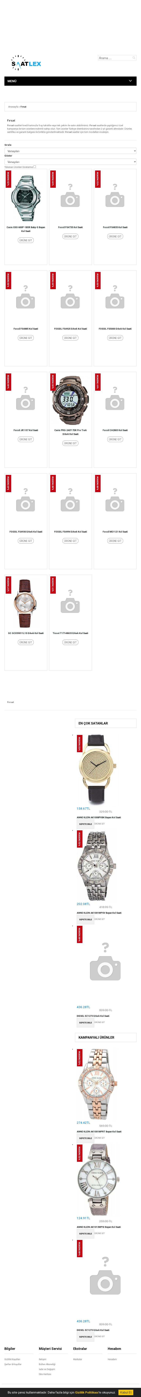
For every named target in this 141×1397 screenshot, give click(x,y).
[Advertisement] (70, 25)
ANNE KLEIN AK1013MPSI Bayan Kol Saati (99, 1227)
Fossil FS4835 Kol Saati (115, 227)
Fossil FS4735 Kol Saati (70, 227)
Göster (8, 155)
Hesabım (112, 1359)
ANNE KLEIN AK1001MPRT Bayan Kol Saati (99, 1131)
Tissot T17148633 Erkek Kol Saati (70, 633)
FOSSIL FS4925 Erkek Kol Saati (70, 329)
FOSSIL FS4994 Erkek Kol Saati (70, 532)
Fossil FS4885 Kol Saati (26, 329)
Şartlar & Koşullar (12, 1364)
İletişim (42, 1359)
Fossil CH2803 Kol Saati (115, 430)
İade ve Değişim (47, 1369)
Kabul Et (125, 1392)
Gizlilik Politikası (86, 1392)
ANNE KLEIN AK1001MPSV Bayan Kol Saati (99, 913)
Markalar (77, 1359)
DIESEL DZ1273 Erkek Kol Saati (93, 1016)
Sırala (7, 144)
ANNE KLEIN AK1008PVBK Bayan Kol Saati (99, 817)
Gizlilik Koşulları (12, 1359)
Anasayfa (13, 106)
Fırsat (23, 106)
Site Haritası (45, 1374)
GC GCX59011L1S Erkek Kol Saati (26, 633)
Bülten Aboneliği (47, 1364)
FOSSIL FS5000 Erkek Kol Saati (115, 329)
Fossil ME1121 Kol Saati (115, 532)
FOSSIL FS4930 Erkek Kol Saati (26, 532)
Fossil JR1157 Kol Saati (26, 430)
